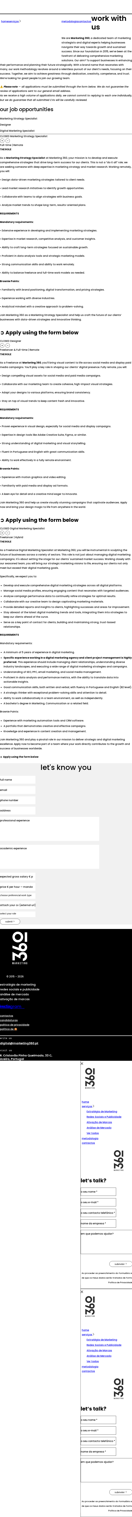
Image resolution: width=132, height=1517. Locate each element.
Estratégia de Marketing (102, 1111)
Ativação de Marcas (99, 1122)
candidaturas (9, 1020)
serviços (87, 1106)
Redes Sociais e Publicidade (104, 1117)
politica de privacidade (14, 1024)
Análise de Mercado (99, 1127)
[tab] (66, 140)
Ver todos (93, 1133)
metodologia (90, 1138)
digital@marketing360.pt (19, 1043)
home (85, 1102)
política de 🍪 (8, 1029)
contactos (6, 1015)
